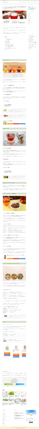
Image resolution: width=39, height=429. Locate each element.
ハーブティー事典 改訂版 (9, 120)
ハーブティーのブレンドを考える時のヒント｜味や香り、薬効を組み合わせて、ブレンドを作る (17, 115)
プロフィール (31, 422)
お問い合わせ (25, 427)
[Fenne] (5, 2)
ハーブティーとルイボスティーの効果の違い (9, 45)
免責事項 (22, 427)
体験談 (29, 21)
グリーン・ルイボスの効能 (8, 47)
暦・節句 (29, 20)
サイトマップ (16, 427)
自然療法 (29, 14)
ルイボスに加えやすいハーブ (31, 48)
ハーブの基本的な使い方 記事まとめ (12, 339)
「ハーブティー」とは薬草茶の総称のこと (32, 36)
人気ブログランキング (5, 425)
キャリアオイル (4, 416)
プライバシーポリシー (19, 427)
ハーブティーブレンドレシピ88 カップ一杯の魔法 (25, 350)
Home (13, 427)
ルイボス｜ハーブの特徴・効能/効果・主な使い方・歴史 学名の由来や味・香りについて (17, 176)
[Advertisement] (14, 54)
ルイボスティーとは (7, 41)
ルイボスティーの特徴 (7, 43)
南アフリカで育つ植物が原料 (31, 39)
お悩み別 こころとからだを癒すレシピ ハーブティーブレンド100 (16, 351)
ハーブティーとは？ (7, 38)
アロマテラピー (30, 16)
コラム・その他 (30, 22)
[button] (4, 373)
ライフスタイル (4, 417)
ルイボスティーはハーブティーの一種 (8, 44)
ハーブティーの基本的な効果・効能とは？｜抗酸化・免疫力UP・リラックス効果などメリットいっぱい (17, 110)
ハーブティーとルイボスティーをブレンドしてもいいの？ (10, 48)
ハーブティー (6, 371)
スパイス (29, 15)
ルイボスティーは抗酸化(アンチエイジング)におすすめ (10, 46)
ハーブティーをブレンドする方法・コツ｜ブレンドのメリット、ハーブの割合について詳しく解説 (17, 315)
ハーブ (3, 371)
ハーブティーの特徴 (7, 40)
